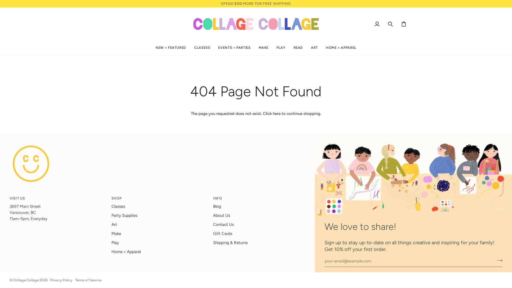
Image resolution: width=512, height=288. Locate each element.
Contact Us (223, 224)
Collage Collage (26, 280)
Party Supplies (124, 215)
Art (114, 224)
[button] (170, 48)
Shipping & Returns (230, 242)
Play (115, 242)
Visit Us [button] (17, 198)
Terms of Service (88, 280)
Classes (118, 206)
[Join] (498, 260)
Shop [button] (116, 198)
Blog (217, 206)
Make (116, 233)
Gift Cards (222, 233)
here (277, 113)
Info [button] (217, 198)
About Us (221, 215)
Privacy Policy (61, 280)
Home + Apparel (126, 251)
